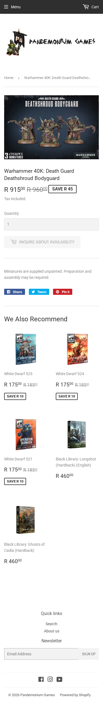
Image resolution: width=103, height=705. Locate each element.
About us (51, 631)
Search (51, 624)
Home (8, 78)
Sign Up (88, 654)
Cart (95, 7)
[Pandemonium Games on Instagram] (50, 680)
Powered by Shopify (75, 695)
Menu (16, 7)
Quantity (11, 213)
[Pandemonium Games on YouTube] (59, 680)
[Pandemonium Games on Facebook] (41, 680)
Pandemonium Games (37, 695)
